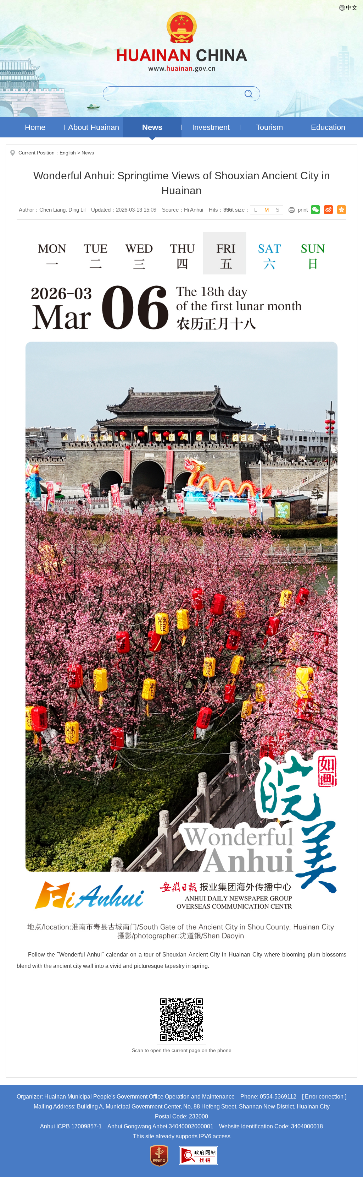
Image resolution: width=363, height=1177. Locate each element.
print (303, 210)
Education (328, 127)
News (152, 127)
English (68, 153)
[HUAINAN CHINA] (181, 27)
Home (35, 127)
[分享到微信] (315, 209)
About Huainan (93, 127)
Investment (211, 127)
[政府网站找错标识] (198, 1155)
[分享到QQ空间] (341, 209)
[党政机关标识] (159, 1155)
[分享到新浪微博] (328, 209)
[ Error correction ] (324, 1097)
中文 (351, 8)
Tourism (269, 127)
